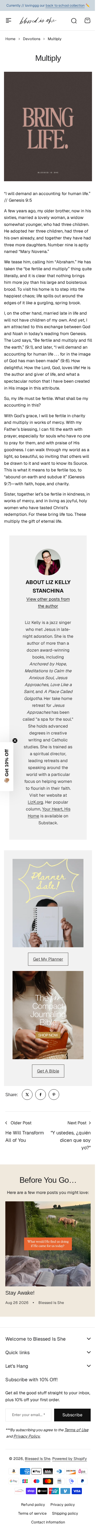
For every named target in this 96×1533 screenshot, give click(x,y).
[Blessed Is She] (38, 20)
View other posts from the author (48, 602)
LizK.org (35, 802)
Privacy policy (61, 1523)
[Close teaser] (15, 740)
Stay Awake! (20, 1293)
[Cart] (87, 20)
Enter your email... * (27, 1434)
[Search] (73, 20)
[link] (27, 1094)
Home (10, 38)
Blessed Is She (36, 1477)
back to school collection (65, 5)
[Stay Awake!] (48, 1243)
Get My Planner (48, 959)
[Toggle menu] (8, 20)
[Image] (48, 903)
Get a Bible (48, 1071)
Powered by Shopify (67, 1477)
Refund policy (31, 1523)
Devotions (31, 38)
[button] (6, 766)
